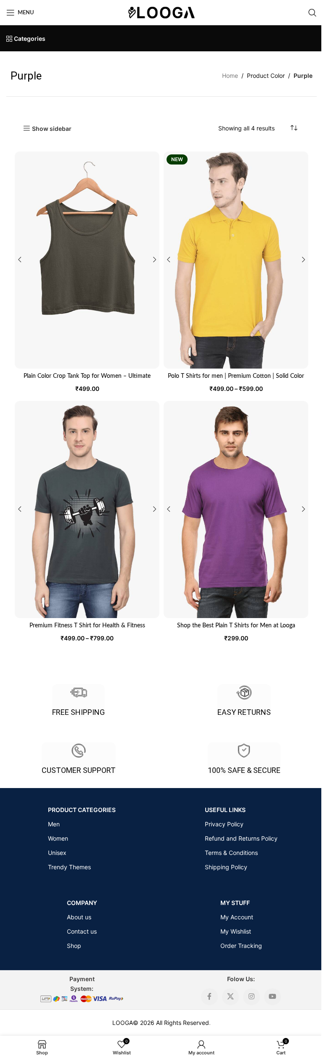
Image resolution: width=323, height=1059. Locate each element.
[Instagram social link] (251, 996)
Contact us (82, 931)
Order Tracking (241, 945)
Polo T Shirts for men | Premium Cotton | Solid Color (236, 376)
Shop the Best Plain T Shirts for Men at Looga (236, 626)
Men (54, 824)
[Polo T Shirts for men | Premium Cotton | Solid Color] (236, 260)
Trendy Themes (69, 867)
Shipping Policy (226, 867)
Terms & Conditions (231, 852)
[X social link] (230, 996)
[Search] (312, 12)
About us (79, 917)
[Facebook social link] (209, 996)
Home (230, 75)
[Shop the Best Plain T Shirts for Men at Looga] (236, 509)
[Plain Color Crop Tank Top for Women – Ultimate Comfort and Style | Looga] (87, 260)
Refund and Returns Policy (241, 838)
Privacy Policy (224, 824)
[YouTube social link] (272, 996)
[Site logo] (161, 12)
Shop (74, 945)
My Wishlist (235, 931)
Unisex (57, 852)
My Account (236, 917)
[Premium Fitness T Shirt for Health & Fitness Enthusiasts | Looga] (87, 509)
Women (58, 838)
